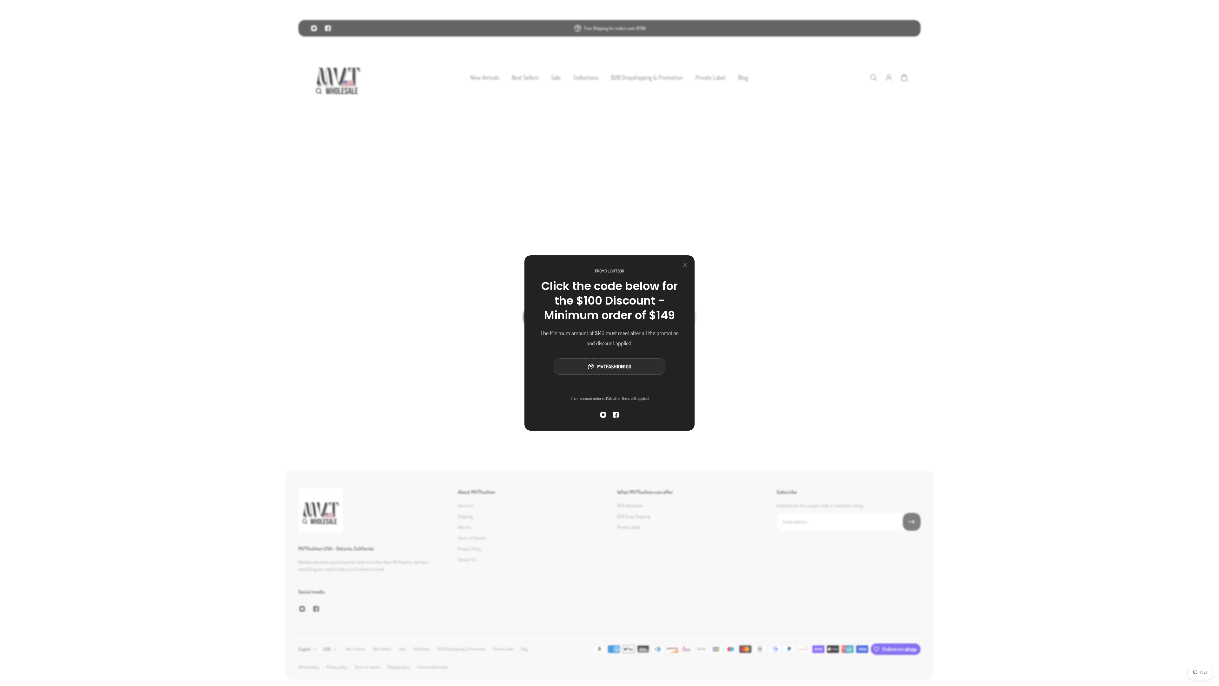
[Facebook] (616, 415)
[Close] (685, 264)
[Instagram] (603, 415)
